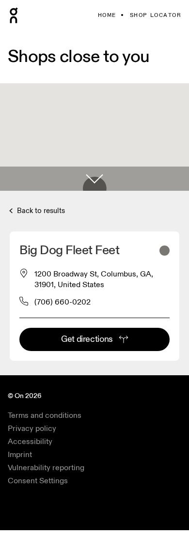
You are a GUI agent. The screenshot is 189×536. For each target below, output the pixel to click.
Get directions (87, 339)
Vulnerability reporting (46, 468)
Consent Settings (38, 481)
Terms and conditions (44, 415)
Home (107, 15)
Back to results (40, 210)
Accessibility (30, 441)
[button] (94, 179)
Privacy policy (32, 428)
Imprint (20, 454)
